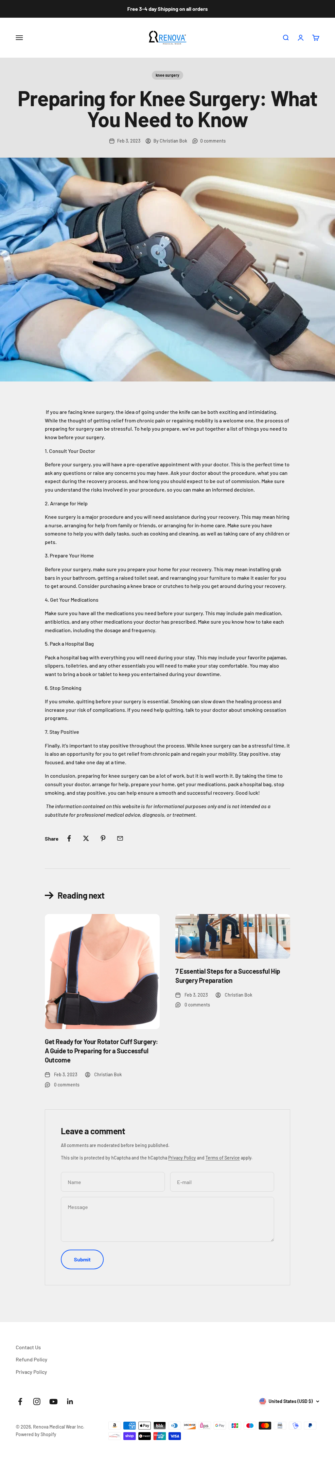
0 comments (213, 141)
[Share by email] (120, 838)
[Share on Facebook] (69, 838)
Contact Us (28, 1347)
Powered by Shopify (36, 1434)
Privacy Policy (182, 1157)
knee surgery (167, 75)
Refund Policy (31, 1359)
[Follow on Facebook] (20, 1401)
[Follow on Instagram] (36, 1401)
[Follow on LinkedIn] (70, 1401)
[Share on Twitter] (86, 838)
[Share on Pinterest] (103, 838)
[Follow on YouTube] (53, 1401)
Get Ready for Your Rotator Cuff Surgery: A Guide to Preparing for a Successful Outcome (101, 1051)
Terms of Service (222, 1157)
